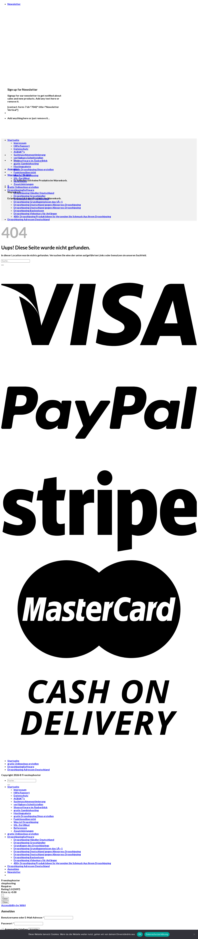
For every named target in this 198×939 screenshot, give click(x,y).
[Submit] (2, 265)
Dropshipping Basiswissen (29, 210)
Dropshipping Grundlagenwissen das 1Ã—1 (38, 201)
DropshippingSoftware (20, 189)
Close (5, 899)
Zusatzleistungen (24, 184)
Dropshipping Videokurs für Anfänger (35, 213)
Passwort (7, 923)
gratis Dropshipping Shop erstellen (34, 169)
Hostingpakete (22, 166)
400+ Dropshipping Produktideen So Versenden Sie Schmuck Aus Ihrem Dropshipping (62, 216)
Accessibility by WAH (13, 905)
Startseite (13, 760)
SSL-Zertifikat (22, 178)
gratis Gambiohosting (26, 163)
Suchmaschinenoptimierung (29, 154)
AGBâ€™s (19, 151)
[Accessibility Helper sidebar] (2, 895)
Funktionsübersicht (25, 172)
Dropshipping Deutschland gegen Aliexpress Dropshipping (47, 204)
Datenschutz (21, 795)
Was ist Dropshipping (26, 175)
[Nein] (194, 934)
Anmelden (34, 929)
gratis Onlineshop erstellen (23, 187)
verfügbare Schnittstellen (28, 157)
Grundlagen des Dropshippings (31, 198)
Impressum (20, 789)
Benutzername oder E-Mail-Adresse (22, 917)
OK (139, 934)
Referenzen (20, 181)
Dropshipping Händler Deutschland (34, 192)
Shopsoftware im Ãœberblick (30, 160)
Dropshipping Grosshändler (30, 195)
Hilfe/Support (22, 792)
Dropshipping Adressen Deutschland (28, 219)
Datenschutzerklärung (157, 934)
